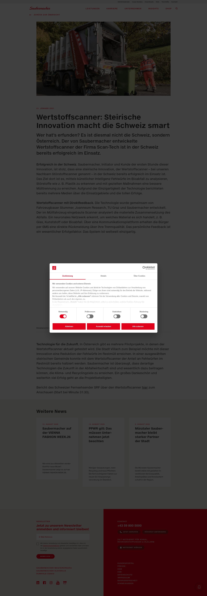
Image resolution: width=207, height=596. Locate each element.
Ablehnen (69, 326)
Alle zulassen (138, 326)
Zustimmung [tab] (67, 276)
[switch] (90, 316)
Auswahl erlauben (103, 326)
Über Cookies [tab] (139, 276)
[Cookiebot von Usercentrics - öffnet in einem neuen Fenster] (144, 268)
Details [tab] (103, 276)
